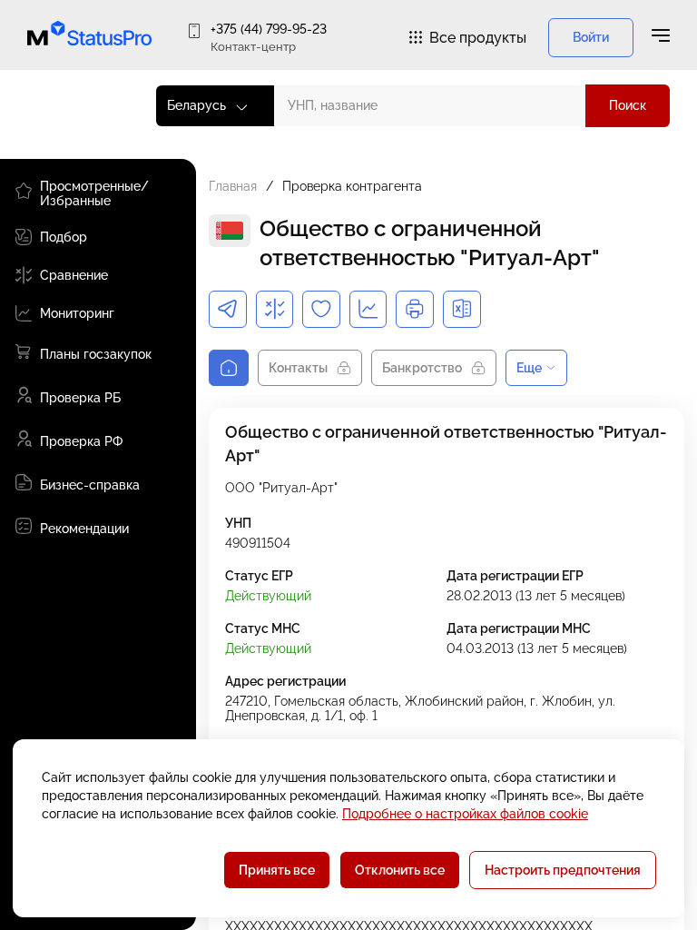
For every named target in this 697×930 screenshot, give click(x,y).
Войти (591, 37)
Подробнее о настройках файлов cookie (465, 813)
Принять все (277, 870)
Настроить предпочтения (563, 870)
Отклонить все (400, 870)
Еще (529, 368)
